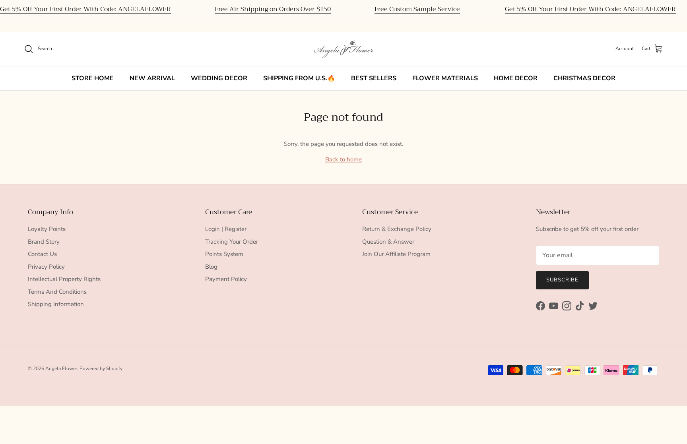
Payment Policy (226, 279)
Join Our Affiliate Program (396, 254)
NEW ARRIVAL (152, 78)
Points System (224, 254)
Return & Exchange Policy (396, 229)
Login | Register (225, 229)
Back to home (343, 159)
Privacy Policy (46, 267)
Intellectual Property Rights (64, 279)
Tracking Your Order (231, 242)
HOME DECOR (516, 78)
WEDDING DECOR (219, 78)
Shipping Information (56, 304)
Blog (211, 267)
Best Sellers (373, 78)
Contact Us (42, 254)
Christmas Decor (584, 78)
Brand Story (44, 242)
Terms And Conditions (57, 292)
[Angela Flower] (343, 49)
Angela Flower (61, 368)
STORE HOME (93, 78)
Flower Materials (445, 78)
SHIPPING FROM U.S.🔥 (299, 78)
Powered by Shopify (101, 368)
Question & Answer (388, 242)
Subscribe (562, 279)
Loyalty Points (47, 229)
